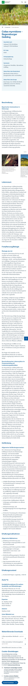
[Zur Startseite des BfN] (11, 2)
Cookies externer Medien (11, 676)
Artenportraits (7, 27)
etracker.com (14, 661)
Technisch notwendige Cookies (13, 667)
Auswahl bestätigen (8, 682)
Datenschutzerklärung (14, 665)
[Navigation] (25, 2)
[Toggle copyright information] (26, 5)
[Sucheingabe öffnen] (22, 2)
